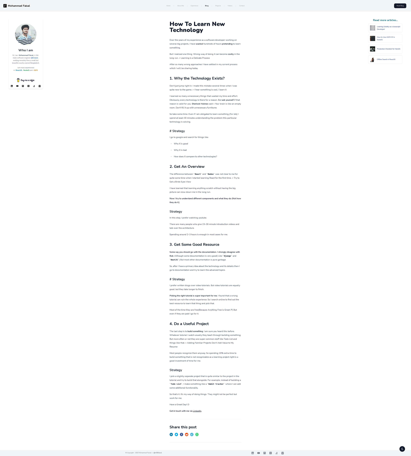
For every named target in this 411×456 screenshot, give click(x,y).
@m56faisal (158, 453)
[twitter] (176, 434)
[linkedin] (171, 434)
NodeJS (26, 70)
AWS (36, 70)
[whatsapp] (197, 434)
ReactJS (19, 70)
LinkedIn (197, 411)
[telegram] (192, 434)
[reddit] (186, 434)
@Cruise (34, 58)
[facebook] (181, 434)
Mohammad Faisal (26, 55)
